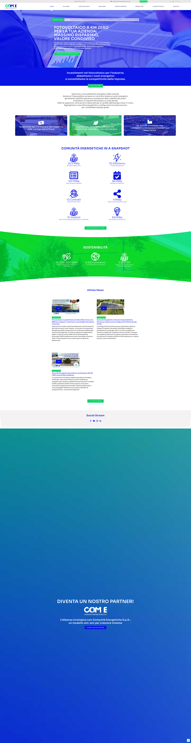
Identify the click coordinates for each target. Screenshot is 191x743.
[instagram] (176, 1)
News (59, 317)
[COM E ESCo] (65, 353)
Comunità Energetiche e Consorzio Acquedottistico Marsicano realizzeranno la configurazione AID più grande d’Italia (94, 20)
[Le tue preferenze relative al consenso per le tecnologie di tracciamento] (188, 740)
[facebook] (170, 1)
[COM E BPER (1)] (65, 300)
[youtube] (173, 1)
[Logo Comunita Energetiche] (11, 3)
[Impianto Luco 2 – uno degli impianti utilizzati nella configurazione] (110, 300)
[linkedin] (178, 1)
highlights (55, 317)
